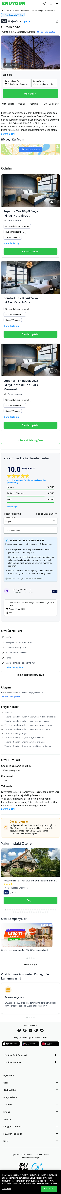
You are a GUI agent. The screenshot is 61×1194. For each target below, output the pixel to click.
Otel (5, 1082)
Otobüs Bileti (9, 1090)
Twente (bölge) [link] (37, 10)
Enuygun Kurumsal (12, 1126)
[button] (30, 52)
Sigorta (7, 1119)
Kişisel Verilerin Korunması (22, 1154)
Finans (6, 1112)
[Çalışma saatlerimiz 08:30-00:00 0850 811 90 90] (44, 2)
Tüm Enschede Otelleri (14, 15)
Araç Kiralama (10, 1097)
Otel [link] (7, 10)
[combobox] (18, 84)
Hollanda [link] (15, 10)
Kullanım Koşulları (42, 1154)
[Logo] (13, 3)
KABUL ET (48, 1188)
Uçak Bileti (8, 1075)
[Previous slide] (6, 191)
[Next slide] (55, 191)
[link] (2, 10)
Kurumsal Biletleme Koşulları (31, 1158)
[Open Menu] (57, 3)
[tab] (8, 103)
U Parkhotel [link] (50, 10)
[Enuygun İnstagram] (25, 1031)
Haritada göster (32, 149)
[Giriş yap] (51, 3)
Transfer (7, 1104)
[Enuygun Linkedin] (36, 1031)
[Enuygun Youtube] (42, 1031)
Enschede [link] (25, 10)
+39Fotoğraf (14, 65)
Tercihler (6, 1188)
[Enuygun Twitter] (30, 1031)
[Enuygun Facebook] (19, 1031)
